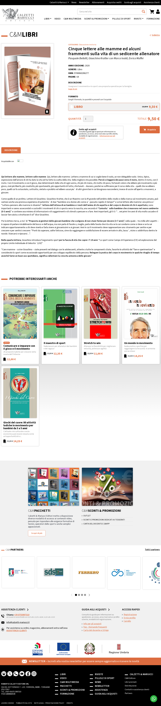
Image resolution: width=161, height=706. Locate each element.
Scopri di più (36, 533)
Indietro (156, 35)
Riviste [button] (138, 19)
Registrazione (130, 615)
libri (46, 19)
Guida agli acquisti (132, 3)
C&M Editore (130, 678)
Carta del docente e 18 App (96, 630)
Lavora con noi (7, 703)
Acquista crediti (114, 3)
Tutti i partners (152, 549)
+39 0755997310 (21, 614)
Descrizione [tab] (11, 150)
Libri (63, 674)
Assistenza (101, 690)
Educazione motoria (87, 44)
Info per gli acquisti (92, 624)
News (73, 3)
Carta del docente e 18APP (96, 524)
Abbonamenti (98, 3)
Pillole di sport (121, 19)
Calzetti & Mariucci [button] (58, 3)
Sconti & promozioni (72, 690)
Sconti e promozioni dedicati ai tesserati (104, 520)
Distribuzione (130, 686)
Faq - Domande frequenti (95, 627)
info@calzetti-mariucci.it (18, 622)
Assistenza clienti (152, 3)
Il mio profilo (130, 618)
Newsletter (84, 3)
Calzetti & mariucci (141, 674)
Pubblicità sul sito (24, 703)
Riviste (99, 674)
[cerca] (143, 11)
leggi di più (72, 89)
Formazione (153, 19)
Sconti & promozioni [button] (95, 19)
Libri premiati (131, 682)
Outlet (87, 516)
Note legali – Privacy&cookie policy (49, 703)
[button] (152, 11)
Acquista (151, 129)
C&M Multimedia (72, 19)
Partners (128, 693)
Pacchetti (66, 686)
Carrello (127, 621)
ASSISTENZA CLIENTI (16, 630)
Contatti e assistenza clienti (137, 689)
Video (57, 19)
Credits (69, 703)
